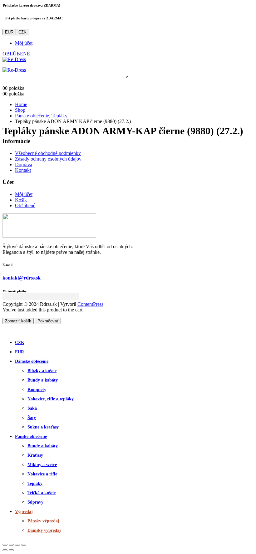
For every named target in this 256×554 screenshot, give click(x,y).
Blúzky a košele (42, 370)
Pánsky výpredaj (43, 521)
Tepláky (34, 483)
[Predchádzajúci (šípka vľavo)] (4, 550)
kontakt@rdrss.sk (21, 277)
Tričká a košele (41, 492)
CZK (22, 32)
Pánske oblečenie (31, 436)
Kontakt (23, 170)
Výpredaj (24, 511)
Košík (21, 200)
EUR (9, 32)
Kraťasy (35, 455)
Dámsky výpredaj (44, 530)
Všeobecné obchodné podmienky (48, 153)
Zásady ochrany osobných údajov (48, 159)
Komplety (36, 389)
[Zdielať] (17, 545)
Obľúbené (25, 205)
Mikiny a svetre (42, 464)
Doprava (23, 164)
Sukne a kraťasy (43, 427)
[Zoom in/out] (4, 545)
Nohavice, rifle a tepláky (50, 399)
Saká (32, 408)
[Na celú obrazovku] (11, 545)
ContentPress (90, 304)
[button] (6, 330)
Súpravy (35, 502)
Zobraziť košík (18, 321)
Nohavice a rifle (42, 474)
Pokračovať (47, 321)
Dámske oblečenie (31, 361)
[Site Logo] (14, 59)
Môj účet (23, 43)
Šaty (31, 417)
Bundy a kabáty (42, 380)
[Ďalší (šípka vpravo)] (11, 550)
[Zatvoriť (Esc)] (23, 545)
